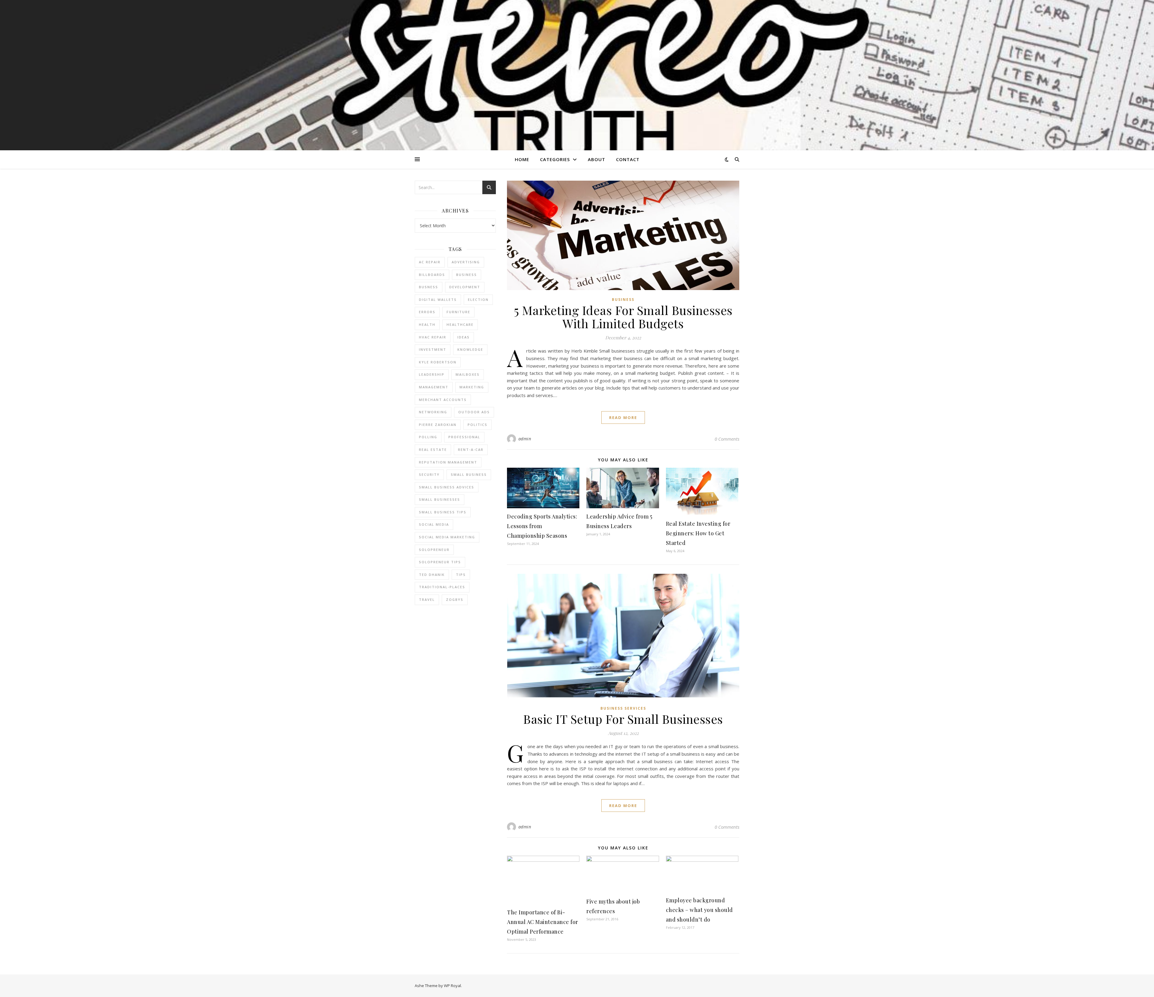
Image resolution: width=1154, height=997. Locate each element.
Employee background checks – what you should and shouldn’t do (699, 910)
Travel (427, 599)
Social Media (434, 524)
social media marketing (447, 537)
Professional (464, 437)
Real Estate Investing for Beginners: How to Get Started (698, 533)
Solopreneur (434, 549)
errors (427, 312)
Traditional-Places (442, 587)
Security (429, 474)
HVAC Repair (432, 337)
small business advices (446, 487)
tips (461, 574)
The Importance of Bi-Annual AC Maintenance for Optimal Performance (542, 922)
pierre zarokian (437, 424)
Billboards (432, 274)
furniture (458, 312)
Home (522, 159)
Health (427, 324)
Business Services (623, 708)
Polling (428, 437)
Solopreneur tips (440, 562)
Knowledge (470, 349)
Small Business (469, 474)
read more (623, 417)
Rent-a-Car (471, 449)
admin (524, 439)
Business (623, 299)
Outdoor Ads (474, 412)
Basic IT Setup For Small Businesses (623, 719)
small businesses (439, 499)
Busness (428, 287)
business (466, 274)
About (596, 159)
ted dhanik (432, 574)
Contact (628, 159)
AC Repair (430, 262)
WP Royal (452, 985)
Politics (477, 424)
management (433, 387)
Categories (555, 159)
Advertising (466, 262)
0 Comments (727, 439)
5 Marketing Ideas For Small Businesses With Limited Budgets (623, 316)
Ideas (463, 337)
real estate (433, 449)
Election (478, 299)
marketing (471, 387)
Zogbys (454, 599)
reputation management (448, 462)
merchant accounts (443, 399)
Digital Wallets (438, 299)
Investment (432, 349)
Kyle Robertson (437, 362)
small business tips (442, 512)
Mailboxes (468, 374)
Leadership (431, 374)
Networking (433, 412)
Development (464, 287)
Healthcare (460, 324)
